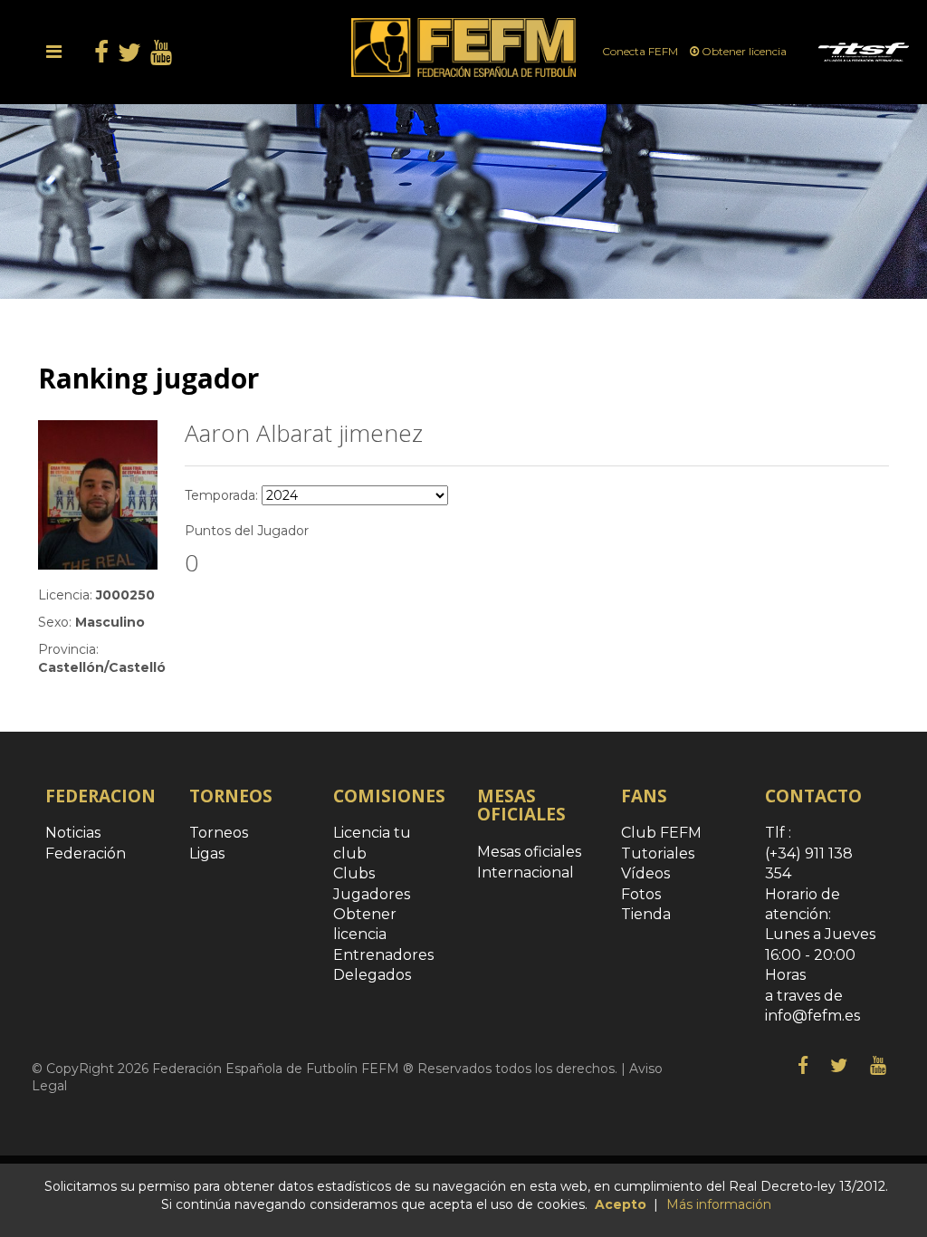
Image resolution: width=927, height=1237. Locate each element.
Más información (718, 1204)
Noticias (72, 832)
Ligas (207, 853)
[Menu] (54, 51)
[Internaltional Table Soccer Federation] (863, 51)
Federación (85, 853)
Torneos (218, 832)
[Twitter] (839, 1066)
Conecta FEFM (641, 51)
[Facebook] (802, 1066)
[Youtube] (878, 1066)
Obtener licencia (744, 51)
